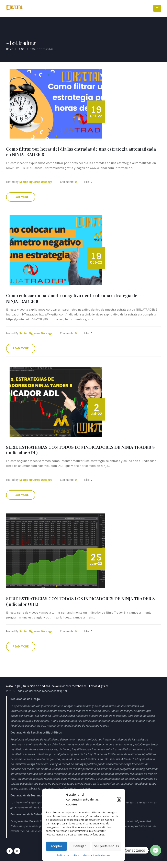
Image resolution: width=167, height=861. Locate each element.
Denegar (79, 846)
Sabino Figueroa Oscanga (35, 182)
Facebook (10, 851)
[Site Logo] (14, 7)
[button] (119, 799)
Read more (21, 197)
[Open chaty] (155, 850)
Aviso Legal (13, 686)
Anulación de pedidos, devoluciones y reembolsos (55, 686)
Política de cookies (68, 855)
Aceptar (56, 846)
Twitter (17, 851)
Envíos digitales (99, 686)
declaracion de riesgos (96, 855)
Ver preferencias (106, 846)
